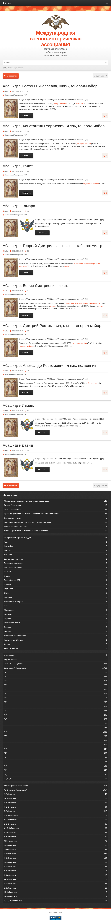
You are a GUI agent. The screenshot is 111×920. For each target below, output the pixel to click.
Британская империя (55, 559)
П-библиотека (55, 854)
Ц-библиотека (55, 888)
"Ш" (55, 770)
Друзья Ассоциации (55, 505)
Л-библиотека (55, 837)
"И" (55, 706)
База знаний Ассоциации (14, 95)
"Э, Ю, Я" (55, 779)
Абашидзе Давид (18, 445)
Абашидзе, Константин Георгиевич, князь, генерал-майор (54, 126)
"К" (55, 710)
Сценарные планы (55, 518)
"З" (55, 702)
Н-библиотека (55, 845)
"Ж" (55, 698)
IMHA (55, 912)
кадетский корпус (91, 184)
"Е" (55, 693)
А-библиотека (55, 794)
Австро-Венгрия (55, 648)
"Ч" (55, 766)
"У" (55, 749)
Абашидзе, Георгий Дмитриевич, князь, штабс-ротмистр (52, 246)
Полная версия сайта (15, 68)
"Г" (55, 685)
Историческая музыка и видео (55, 537)
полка (66, 266)
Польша (55, 572)
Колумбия (55, 546)
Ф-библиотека (55, 875)
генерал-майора (26, 346)
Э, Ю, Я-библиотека (55, 900)
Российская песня (55, 623)
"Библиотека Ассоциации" (55, 790)
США (55, 593)
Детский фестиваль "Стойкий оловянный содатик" (55, 531)
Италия (55, 576)
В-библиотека (55, 803)
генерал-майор (60, 103)
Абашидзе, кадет (18, 166)
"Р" (55, 736)
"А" (26, 95)
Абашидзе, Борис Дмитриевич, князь (35, 286)
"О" (55, 728)
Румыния (55, 597)
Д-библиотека (55, 811)
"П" (55, 732)
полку (100, 306)
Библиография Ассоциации (55, 785)
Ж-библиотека (55, 820)
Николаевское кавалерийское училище (83, 303)
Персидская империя (55, 563)
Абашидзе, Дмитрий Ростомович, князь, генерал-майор (52, 326)
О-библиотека (55, 849)
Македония (55, 610)
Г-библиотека (55, 807)
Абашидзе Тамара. (19, 206)
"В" (55, 681)
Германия (55, 589)
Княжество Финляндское (55, 635)
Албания (55, 555)
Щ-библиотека (55, 896)
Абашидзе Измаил (19, 405)
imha (6, 91)
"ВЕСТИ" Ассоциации (55, 664)
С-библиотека (55, 862)
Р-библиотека (55, 858)
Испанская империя (55, 567)
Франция (55, 584)
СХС (55, 606)
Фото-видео (55, 655)
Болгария (55, 614)
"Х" (55, 757)
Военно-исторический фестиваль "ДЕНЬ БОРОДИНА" (55, 522)
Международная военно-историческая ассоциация (55, 501)
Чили (55, 542)
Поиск (106, 62)
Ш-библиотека (55, 892)
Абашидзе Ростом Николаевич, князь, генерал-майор (50, 86)
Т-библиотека (55, 866)
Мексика (55, 550)
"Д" (55, 689)
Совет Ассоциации (55, 509)
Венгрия (55, 631)
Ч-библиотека (55, 883)
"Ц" (55, 762)
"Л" (55, 715)
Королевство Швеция (55, 640)
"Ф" (55, 753)
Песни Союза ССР (55, 580)
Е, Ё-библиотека (55, 815)
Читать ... (26, 116)
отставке (79, 103)
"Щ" (55, 774)
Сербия (55, 618)
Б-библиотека (55, 798)
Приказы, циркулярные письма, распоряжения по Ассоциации (55, 514)
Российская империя (55, 601)
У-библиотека (55, 871)
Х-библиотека (55, 879)
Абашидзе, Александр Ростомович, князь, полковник (49, 365)
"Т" (55, 745)
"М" (55, 719)
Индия (55, 644)
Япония (55, 627)
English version (55, 659)
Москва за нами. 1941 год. (55, 526)
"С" (55, 740)
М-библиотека (55, 841)
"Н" (55, 723)
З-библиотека (55, 824)
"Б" (55, 676)
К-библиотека (55, 832)
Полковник (92, 383)
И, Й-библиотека (55, 828)
